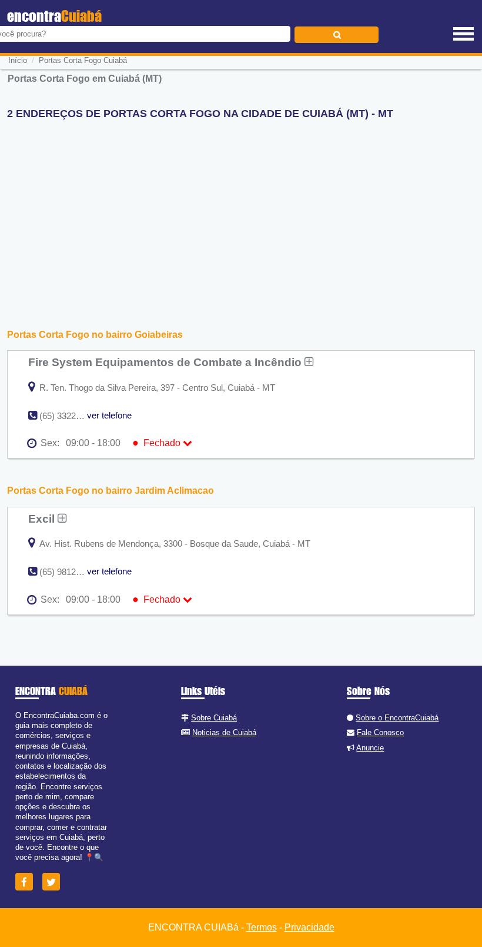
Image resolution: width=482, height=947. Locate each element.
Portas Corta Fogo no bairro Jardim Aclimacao (110, 491)
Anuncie (370, 747)
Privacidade (309, 927)
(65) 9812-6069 (68, 572)
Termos (261, 927)
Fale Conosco (380, 732)
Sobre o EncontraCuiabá (397, 717)
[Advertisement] (240, 211)
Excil (43, 518)
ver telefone (109, 415)
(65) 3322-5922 (68, 416)
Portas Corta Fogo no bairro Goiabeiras (95, 335)
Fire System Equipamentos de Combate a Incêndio (166, 361)
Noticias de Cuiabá (224, 732)
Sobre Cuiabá (214, 717)
